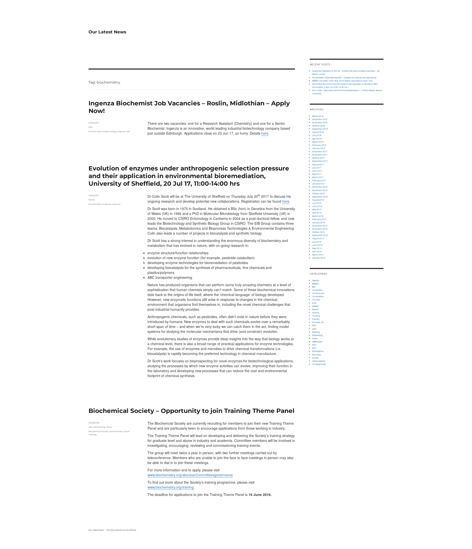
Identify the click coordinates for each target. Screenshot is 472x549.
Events (91, 199)
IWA (314, 325)
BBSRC (315, 283)
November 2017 (319, 154)
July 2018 (316, 135)
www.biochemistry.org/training (171, 487)
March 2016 (318, 216)
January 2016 (318, 222)
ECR (314, 303)
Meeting (316, 332)
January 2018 (318, 148)
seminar (116, 204)
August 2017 (318, 164)
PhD (314, 344)
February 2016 (319, 219)
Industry (316, 319)
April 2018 (317, 138)
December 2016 (319, 186)
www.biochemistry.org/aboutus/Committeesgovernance (190, 474)
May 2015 (317, 248)
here (264, 133)
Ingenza (122, 131)
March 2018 (318, 142)
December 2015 (319, 225)
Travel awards (318, 361)
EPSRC (315, 306)
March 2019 (318, 116)
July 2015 (316, 241)
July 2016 (316, 203)
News (109, 427)
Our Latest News (107, 31)
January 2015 (318, 257)
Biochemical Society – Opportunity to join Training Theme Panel (191, 410)
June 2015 (317, 245)
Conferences (318, 293)
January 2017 (318, 183)
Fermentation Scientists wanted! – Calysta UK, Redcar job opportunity (344, 77)
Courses (316, 299)
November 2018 (319, 122)
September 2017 (320, 161)
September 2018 (320, 128)
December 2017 (319, 151)
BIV (313, 286)
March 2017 (318, 177)
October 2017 (318, 157)
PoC (314, 348)
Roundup (316, 354)
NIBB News (317, 341)
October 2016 (318, 193)
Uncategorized (319, 364)
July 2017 (316, 167)
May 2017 (317, 174)
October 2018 (318, 125)
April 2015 (317, 251)
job (128, 131)
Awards (315, 280)
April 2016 (317, 212)
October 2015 (318, 232)
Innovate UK (318, 322)
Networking (99, 427)
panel (126, 431)
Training (92, 434)
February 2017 (319, 180)
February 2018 (319, 145)
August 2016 (318, 199)
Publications (318, 351)
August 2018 (318, 132)
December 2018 (319, 119)
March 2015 (318, 254)
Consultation (318, 296)
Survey (315, 357)
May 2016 (317, 209)
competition (317, 290)
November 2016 (319, 190)
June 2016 (317, 206)
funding (315, 312)
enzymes (107, 204)
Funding (316, 315)
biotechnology (110, 131)
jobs (90, 127)
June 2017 (317, 170)
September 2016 (320, 196)
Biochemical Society (98, 431)
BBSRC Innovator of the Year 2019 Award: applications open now (342, 80)
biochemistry (95, 131)
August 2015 (318, 238)
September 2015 (320, 235)
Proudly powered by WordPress (121, 530)
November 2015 (319, 228)
